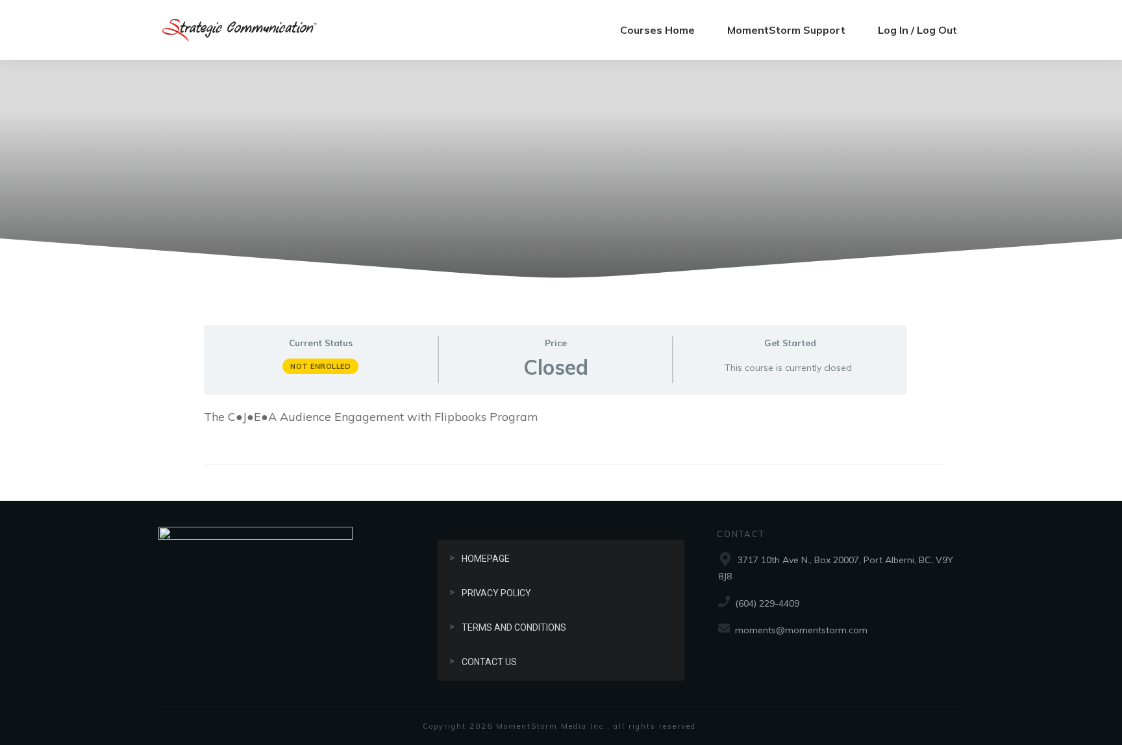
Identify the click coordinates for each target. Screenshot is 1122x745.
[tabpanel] (555, 425)
